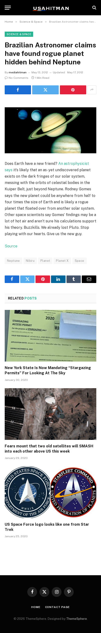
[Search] (93, 7)
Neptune (13, 260)
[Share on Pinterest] (73, 89)
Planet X (62, 260)
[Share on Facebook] (18, 89)
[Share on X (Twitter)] (45, 89)
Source (11, 246)
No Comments (18, 77)
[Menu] (8, 7)
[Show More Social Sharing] (91, 89)
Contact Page (57, 607)
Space (79, 260)
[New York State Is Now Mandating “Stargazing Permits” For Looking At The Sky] (50, 336)
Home (35, 607)
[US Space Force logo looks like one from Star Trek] (50, 492)
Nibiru (30, 260)
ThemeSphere (76, 619)
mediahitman (18, 72)
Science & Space (19, 34)
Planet (45, 260)
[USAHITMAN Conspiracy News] (50, 7)
